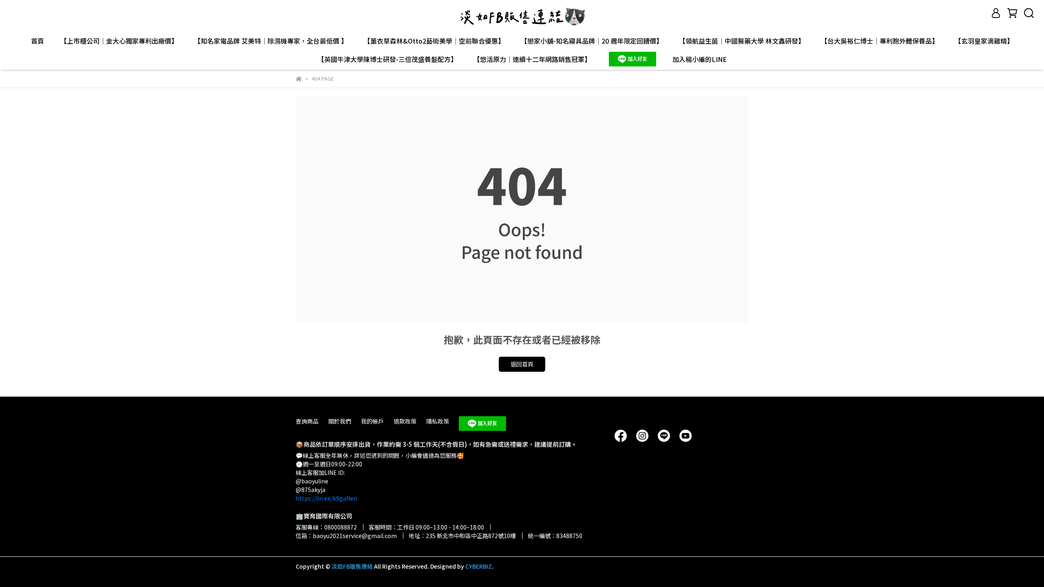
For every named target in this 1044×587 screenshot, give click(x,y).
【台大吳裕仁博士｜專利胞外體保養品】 (879, 40)
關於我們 (339, 421)
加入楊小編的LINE (699, 59)
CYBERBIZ (478, 566)
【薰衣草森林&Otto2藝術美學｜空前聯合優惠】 (434, 40)
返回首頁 (522, 364)
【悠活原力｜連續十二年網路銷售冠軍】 (532, 59)
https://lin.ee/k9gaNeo (326, 498)
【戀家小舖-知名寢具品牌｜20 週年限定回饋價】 (592, 40)
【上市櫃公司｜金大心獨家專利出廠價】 (119, 40)
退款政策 (405, 421)
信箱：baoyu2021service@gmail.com (346, 536)
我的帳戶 (372, 421)
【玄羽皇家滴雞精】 (984, 40)
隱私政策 (437, 421)
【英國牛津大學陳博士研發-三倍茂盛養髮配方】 (387, 59)
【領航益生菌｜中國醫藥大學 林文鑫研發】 (742, 40)
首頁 (37, 40)
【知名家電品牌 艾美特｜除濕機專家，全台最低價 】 (270, 40)
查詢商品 (307, 421)
